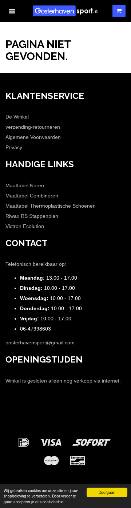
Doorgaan (107, 492)
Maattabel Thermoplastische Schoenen (50, 206)
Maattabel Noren (24, 185)
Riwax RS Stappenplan (31, 216)
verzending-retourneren (32, 127)
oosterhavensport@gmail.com (40, 342)
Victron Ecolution (24, 226)
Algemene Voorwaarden (33, 137)
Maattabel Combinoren (31, 196)
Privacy (13, 147)
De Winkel (17, 117)
